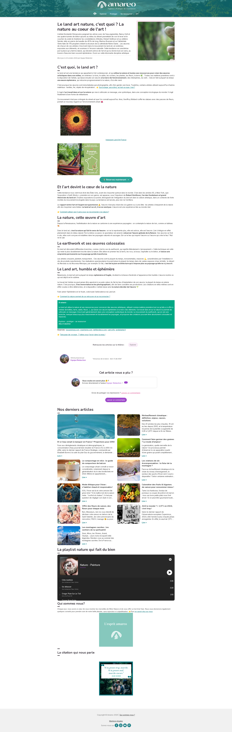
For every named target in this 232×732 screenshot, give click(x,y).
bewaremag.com (72, 330)
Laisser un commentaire (116, 400)
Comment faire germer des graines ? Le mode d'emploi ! (158, 440)
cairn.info (111, 330)
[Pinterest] (129, 725)
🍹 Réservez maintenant (114, 179)
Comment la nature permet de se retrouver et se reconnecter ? (85, 296)
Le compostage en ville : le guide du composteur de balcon (97, 462)
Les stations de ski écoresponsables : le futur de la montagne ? (157, 463)
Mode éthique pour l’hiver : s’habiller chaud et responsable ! (97, 485)
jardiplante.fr (121, 330)
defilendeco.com (100, 330)
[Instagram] (121, 725)
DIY (137, 14)
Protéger (113, 14)
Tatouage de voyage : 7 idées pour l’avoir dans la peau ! (82, 335)
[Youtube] (125, 725)
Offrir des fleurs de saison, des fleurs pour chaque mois (96, 507)
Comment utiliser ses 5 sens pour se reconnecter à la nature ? (84, 212)
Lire (59, 456)
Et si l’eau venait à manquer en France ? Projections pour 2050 (86, 442)
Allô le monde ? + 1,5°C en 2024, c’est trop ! (157, 507)
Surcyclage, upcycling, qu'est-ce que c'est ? (117, 87)
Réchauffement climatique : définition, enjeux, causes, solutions (154, 418)
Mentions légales (116, 721)
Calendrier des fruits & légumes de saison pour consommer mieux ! (158, 485)
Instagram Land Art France (116, 140)
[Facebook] (116, 725)
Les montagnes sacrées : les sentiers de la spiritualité (95, 528)
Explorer (103, 14)
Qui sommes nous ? (127, 715)
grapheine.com (86, 330)
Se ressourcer (126, 14)
